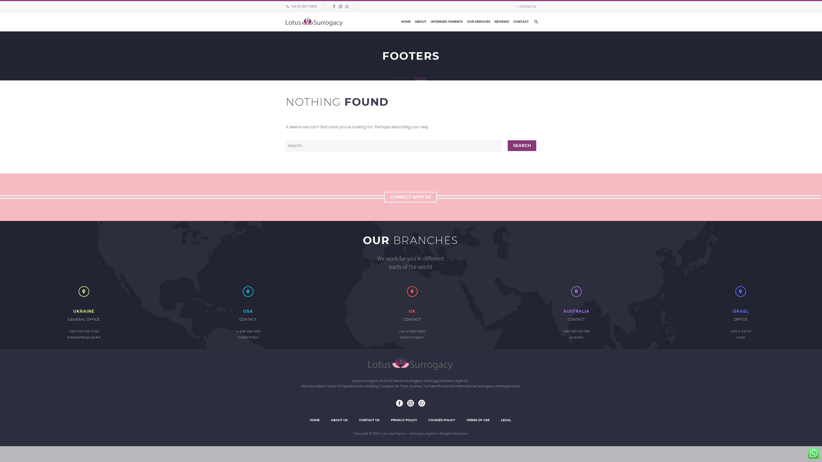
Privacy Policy (404, 420)
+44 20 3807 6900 (303, 6)
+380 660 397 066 (576, 331)
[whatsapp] (421, 403)
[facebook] (399, 403)
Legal (506, 420)
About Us (339, 420)
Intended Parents (447, 22)
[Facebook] (334, 6)
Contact (521, 22)
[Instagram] (340, 6)
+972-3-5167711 (740, 331)
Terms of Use (478, 420)
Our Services (478, 22)
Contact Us (527, 6)
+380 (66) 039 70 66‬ (84, 331)
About (420, 22)
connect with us (410, 197)
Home (406, 22)
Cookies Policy (441, 420)
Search (522, 145)
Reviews (501, 22)
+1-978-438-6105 (248, 331)
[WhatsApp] (347, 6)
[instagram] (410, 403)
